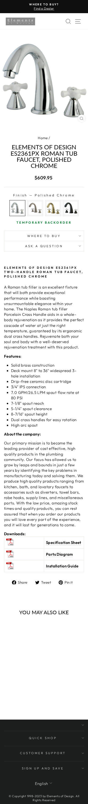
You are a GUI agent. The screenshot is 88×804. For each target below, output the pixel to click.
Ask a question (44, 246)
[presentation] (32, 659)
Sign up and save (43, 768)
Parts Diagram (59, 554)
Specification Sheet (63, 542)
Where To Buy (44, 236)
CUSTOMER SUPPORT (43, 753)
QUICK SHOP (43, 738)
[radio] (17, 208)
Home (43, 138)
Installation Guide (62, 565)
